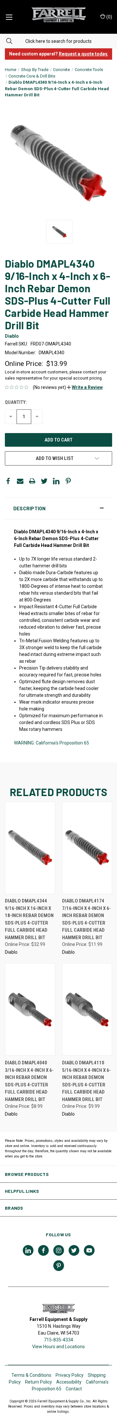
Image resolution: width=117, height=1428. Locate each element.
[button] (85, 387)
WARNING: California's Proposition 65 (51, 742)
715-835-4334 (58, 1339)
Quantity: (16, 402)
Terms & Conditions (31, 1375)
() (108, 16)
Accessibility (69, 1382)
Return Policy (38, 1382)
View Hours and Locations (58, 1346)
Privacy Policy (70, 1375)
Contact (74, 1388)
